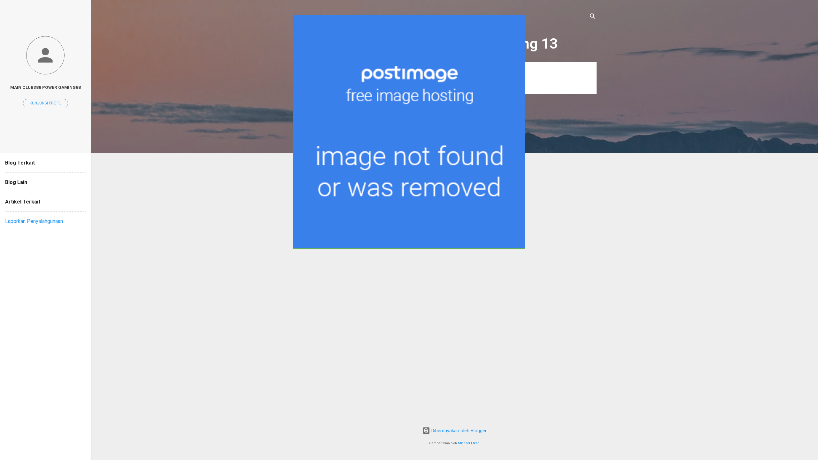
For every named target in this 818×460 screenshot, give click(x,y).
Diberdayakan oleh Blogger (458, 430)
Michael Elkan (469, 443)
